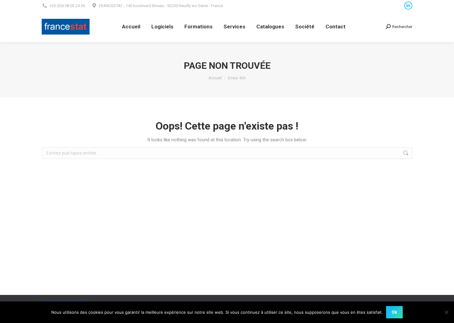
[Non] (446, 312)
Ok (394, 312)
